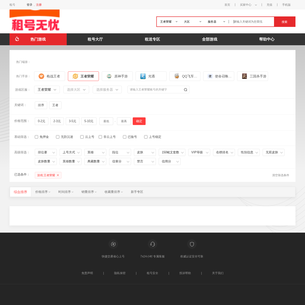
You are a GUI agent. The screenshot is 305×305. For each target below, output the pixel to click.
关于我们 (218, 273)
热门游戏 (38, 39)
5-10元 (88, 121)
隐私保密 (120, 273)
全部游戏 (209, 39)
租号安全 (152, 273)
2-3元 (57, 121)
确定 (139, 121)
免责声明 (87, 273)
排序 (41, 105)
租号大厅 (95, 39)
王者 (55, 105)
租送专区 (152, 39)
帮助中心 (266, 39)
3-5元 (72, 121)
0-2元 (41, 121)
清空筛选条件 (280, 175)
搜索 (284, 22)
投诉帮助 (185, 273)
